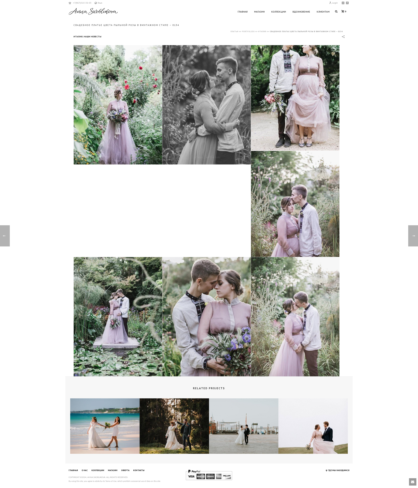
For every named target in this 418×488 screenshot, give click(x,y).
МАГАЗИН (112, 470)
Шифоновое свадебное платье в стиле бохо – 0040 (174, 445)
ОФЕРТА (125, 470)
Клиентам (323, 11)
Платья (234, 31)
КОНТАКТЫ (139, 470)
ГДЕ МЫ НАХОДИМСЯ (338, 470)
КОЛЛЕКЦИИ (97, 470)
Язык (100, 3)
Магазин (259, 11)
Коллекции (278, 11)
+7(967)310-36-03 (82, 2)
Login (335, 3)
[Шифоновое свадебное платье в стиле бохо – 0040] (174, 412)
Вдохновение (301, 11)
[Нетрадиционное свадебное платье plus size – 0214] (313, 412)
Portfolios (248, 31)
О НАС (85, 470)
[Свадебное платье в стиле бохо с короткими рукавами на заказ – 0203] (105, 412)
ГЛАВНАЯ (73, 470)
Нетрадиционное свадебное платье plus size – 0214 (313, 445)
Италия (262, 31)
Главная (243, 11)
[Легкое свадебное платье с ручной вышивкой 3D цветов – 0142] (243, 412)
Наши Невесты (92, 36)
